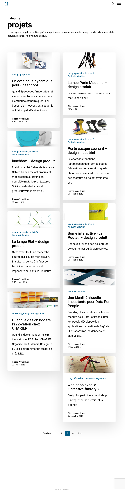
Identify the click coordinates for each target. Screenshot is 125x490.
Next (80, 433)
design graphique (21, 74)
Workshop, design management (28, 313)
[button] (119, 3)
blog (70, 378)
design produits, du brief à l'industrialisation (81, 74)
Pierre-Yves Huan (21, 119)
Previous (47, 433)
